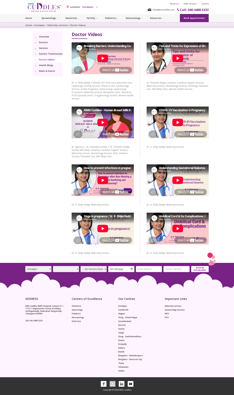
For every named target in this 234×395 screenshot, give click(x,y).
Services (43, 48)
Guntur (121, 329)
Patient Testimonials (51, 53)
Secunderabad (124, 321)
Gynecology (77, 310)
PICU (167, 317)
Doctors (43, 42)
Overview (44, 36)
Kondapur (39, 25)
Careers (205, 3)
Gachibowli (123, 310)
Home (28, 18)
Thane (121, 363)
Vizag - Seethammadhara (129, 336)
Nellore (121, 348)
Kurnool (121, 325)
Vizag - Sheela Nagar (127, 317)
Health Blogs (46, 65)
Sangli (121, 332)
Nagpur (121, 313)
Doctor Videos (47, 59)
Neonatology (78, 317)
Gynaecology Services (175, 310)
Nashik (121, 352)
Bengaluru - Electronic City (130, 359)
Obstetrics (76, 306)
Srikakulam (123, 367)
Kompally (122, 344)
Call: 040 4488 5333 (34, 320)
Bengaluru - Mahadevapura (130, 355)
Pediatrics (76, 313)
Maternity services (57, 25)
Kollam (121, 371)
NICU (167, 313)
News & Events (47, 70)
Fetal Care (76, 321)
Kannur (121, 340)
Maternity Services (173, 306)
